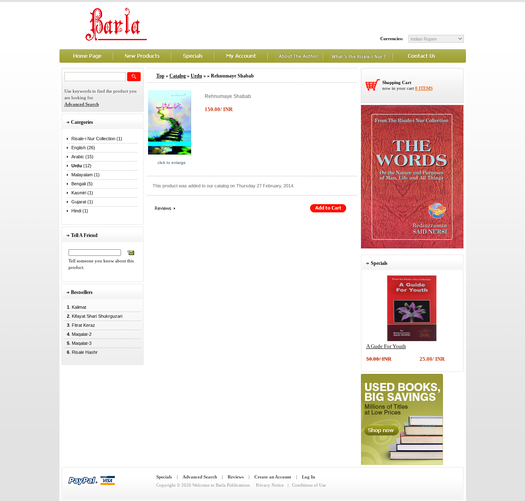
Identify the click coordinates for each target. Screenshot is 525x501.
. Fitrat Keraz (79, 325)
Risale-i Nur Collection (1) (96, 138)
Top (160, 76)
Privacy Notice (270, 485)
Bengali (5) (82, 183)
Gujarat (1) (82, 201)
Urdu (196, 76)
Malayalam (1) (85, 174)
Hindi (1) (79, 210)
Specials (164, 476)
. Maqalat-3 (77, 343)
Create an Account (272, 476)
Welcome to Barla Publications (221, 485)
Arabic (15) (82, 156)
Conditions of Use (309, 485)
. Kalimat (75, 307)
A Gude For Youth (386, 346)
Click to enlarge (172, 162)
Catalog (177, 76)
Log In (308, 476)
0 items (424, 88)
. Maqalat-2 (77, 334)
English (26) (83, 147)
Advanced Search (200, 476)
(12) (81, 165)
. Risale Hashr (81, 352)
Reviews (236, 476)
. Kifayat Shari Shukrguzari (93, 316)
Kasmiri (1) (82, 192)
